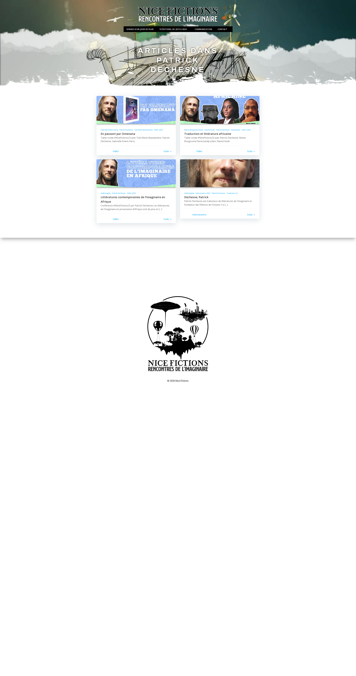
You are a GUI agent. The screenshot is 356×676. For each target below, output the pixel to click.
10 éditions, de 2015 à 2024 (173, 29)
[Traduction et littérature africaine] (219, 109)
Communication (203, 29)
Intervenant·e (199, 214)
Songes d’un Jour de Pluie (140, 29)
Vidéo (116, 151)
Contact (222, 29)
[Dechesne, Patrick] (219, 173)
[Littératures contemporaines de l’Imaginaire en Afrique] (136, 173)
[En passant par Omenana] (136, 109)
